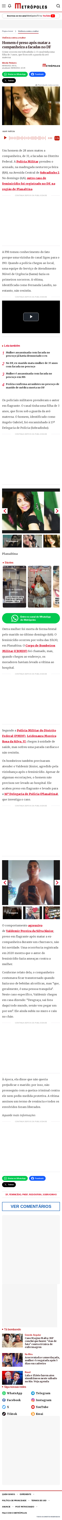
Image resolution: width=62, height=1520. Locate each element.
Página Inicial (7, 31)
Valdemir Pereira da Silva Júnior (29, 931)
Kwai (39, 1414)
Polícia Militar (27, 161)
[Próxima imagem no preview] (57, 511)
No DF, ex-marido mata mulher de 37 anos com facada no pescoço (32, 364)
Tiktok (12, 1414)
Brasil (28, 1372)
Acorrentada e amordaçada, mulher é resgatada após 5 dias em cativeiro (42, 1360)
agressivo (35, 925)
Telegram (43, 1393)
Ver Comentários (31, 1206)
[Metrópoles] (31, 6)
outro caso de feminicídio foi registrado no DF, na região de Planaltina (28, 183)
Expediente (25, 1494)
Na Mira (29, 1354)
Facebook (14, 1400)
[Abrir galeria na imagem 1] (31, 510)
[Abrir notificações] (9, 6)
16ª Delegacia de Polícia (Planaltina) (31, 794)
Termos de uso (38, 1500)
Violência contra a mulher (28, 31)
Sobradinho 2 (49, 172)
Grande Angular (33, 1335)
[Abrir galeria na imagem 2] (32, 541)
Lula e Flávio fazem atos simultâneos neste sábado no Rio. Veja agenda (41, 1378)
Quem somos (8, 1494)
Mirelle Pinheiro (9, 63)
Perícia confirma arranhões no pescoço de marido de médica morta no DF (32, 386)
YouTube (42, 1407)
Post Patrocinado (24, 1507)
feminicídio (15, 1194)
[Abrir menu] (4, 6)
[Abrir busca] (58, 6)
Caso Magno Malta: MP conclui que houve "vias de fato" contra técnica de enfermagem (41, 1343)
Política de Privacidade (14, 1500)
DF (7, 1194)
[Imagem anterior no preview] (5, 511)
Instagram (43, 1400)
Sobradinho (49, 1194)
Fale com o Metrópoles (14, 1513)
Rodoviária (35, 1194)
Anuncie (6, 1507)
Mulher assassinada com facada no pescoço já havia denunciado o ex (28, 354)
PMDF (25, 1194)
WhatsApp (14, 1393)
